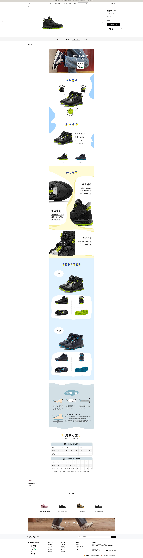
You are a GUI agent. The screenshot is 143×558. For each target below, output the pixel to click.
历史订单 (77, 549)
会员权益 (77, 547)
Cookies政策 (63, 549)
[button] (2, 21)
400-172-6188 (97, 550)
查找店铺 (77, 544)
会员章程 (63, 551)
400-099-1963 (97, 545)
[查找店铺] (109, 3)
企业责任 (50, 547)
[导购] (114, 3)
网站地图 (50, 549)
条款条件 (63, 546)
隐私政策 (34, 537)
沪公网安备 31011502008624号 (109, 555)
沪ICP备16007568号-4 (95, 555)
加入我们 (50, 551)
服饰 (51, 3)
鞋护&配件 (74, 3)
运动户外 (59, 3)
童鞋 (66, 3)
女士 (56, 3)
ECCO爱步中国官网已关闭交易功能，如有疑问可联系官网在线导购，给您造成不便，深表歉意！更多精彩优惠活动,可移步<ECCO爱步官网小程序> (71, 0)
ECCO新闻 (50, 546)
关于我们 (50, 544)
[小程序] (112, 3)
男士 (53, 3)
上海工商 (87, 555)
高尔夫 (63, 3)
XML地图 (78, 553)
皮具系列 (70, 3)
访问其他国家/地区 (79, 546)
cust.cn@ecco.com (98, 549)
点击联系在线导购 (99, 544)
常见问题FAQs (64, 547)
